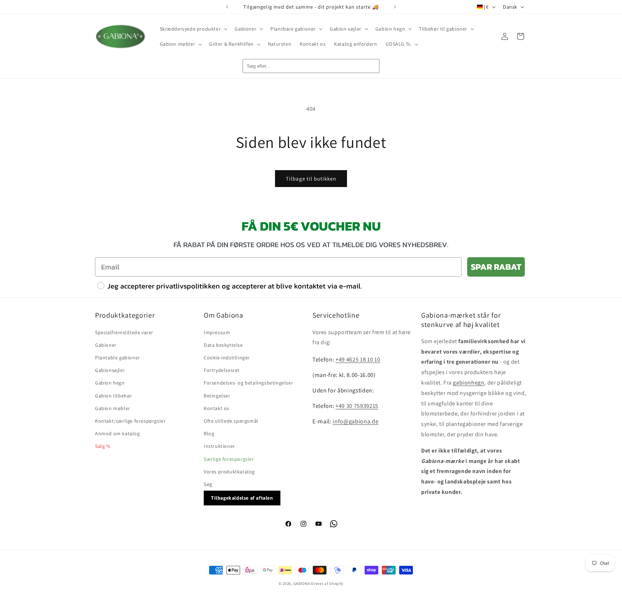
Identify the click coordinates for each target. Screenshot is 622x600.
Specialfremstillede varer (124, 332)
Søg (208, 484)
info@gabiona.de (355, 421)
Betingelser (217, 395)
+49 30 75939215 (356, 405)
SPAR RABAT (496, 266)
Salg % (103, 446)
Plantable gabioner (117, 357)
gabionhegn (468, 382)
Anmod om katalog (117, 433)
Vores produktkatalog (229, 471)
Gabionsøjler (110, 370)
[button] (193, 28)
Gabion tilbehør (113, 395)
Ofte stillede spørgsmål (231, 420)
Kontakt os (216, 408)
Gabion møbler (112, 408)
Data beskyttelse (223, 344)
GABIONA (301, 583)
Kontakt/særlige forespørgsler (130, 420)
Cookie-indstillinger (227, 357)
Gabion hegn (110, 382)
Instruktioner (219, 446)
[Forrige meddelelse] (227, 7)
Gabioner (106, 344)
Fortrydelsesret (222, 370)
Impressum (217, 332)
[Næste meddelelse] (395, 7)
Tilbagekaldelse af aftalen (242, 497)
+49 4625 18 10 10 (357, 359)
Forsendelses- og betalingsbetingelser (248, 382)
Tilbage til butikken (311, 178)
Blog (209, 433)
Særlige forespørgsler (229, 458)
